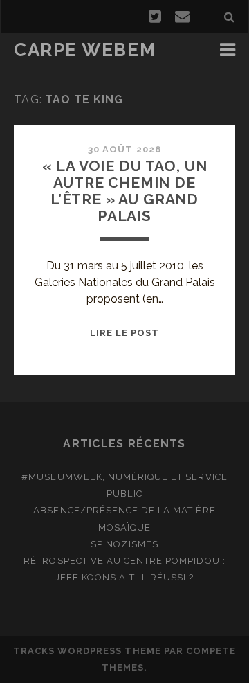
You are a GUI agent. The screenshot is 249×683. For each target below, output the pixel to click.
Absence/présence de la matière (124, 510)
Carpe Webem (85, 49)
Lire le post (125, 333)
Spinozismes (124, 544)
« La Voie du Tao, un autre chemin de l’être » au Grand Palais (125, 190)
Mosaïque (124, 527)
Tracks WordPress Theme (87, 651)
